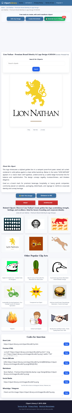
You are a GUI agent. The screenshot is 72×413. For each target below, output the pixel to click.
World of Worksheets (46, 406)
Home (21, 3)
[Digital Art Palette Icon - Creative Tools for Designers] (12, 267)
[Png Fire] (12, 318)
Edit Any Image (16, 19)
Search (36, 69)
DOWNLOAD (48, 203)
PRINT (25, 203)
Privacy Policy (38, 3)
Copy (66, 344)
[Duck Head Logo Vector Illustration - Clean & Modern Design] (59, 267)
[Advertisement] (36, 37)
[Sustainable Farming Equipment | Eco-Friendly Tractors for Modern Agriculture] (12, 292)
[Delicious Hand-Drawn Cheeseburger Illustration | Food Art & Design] (59, 292)
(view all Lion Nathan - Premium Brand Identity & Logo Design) (36, 213)
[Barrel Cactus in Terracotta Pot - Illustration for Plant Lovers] (36, 267)
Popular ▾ (59, 3)
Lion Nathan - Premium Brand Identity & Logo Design (22, 7)
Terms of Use (49, 3)
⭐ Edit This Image (25, 196)
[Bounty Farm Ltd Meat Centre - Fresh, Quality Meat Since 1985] (59, 318)
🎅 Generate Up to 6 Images (55, 18)
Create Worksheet (34, 19)
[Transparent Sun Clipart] (36, 292)
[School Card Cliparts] (36, 318)
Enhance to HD (46, 195)
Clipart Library (31, 403)
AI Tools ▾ (29, 3)
